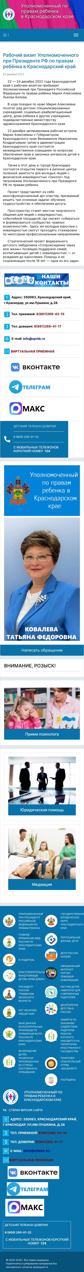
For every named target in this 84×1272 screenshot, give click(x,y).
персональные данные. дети (70, 939)
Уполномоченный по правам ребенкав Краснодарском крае (47, 11)
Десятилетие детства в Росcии (69, 1008)
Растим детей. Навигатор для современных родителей (70, 992)
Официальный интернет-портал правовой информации (70, 973)
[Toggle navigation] (76, 35)
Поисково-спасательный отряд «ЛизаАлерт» (70, 1063)
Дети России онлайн (69, 955)
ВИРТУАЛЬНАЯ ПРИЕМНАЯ (32, 351)
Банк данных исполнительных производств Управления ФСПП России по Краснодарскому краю (30, 1034)
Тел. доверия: (35, 326)
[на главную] (5, 34)
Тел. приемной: (37, 314)
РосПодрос (68, 1079)
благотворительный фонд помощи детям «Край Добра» (32, 976)
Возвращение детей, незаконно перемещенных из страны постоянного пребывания (29, 1061)
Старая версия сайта (25, 1110)
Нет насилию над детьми (28, 1012)
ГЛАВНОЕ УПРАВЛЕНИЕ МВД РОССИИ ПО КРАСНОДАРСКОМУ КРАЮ (30, 941)
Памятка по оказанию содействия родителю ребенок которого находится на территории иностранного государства (70, 1035)
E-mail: (27, 339)
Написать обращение (42, 650)
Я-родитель (26, 959)
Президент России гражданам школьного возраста (26, 993)
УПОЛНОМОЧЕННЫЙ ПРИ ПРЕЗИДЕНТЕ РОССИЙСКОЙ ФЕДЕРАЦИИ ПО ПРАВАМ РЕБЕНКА (31, 920)
